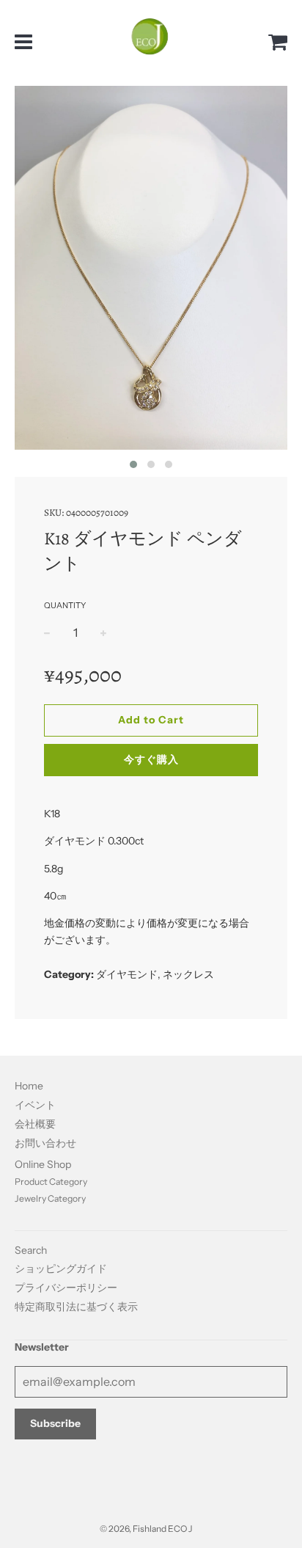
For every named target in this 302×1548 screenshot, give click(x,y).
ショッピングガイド (61, 1268)
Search (31, 1250)
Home (29, 1085)
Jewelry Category (50, 1198)
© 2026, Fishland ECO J (146, 1528)
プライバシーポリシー (66, 1287)
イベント (35, 1104)
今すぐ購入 (151, 759)
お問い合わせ (45, 1143)
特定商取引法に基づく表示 (76, 1306)
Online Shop (43, 1164)
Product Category (51, 1181)
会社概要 (35, 1124)
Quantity (65, 605)
